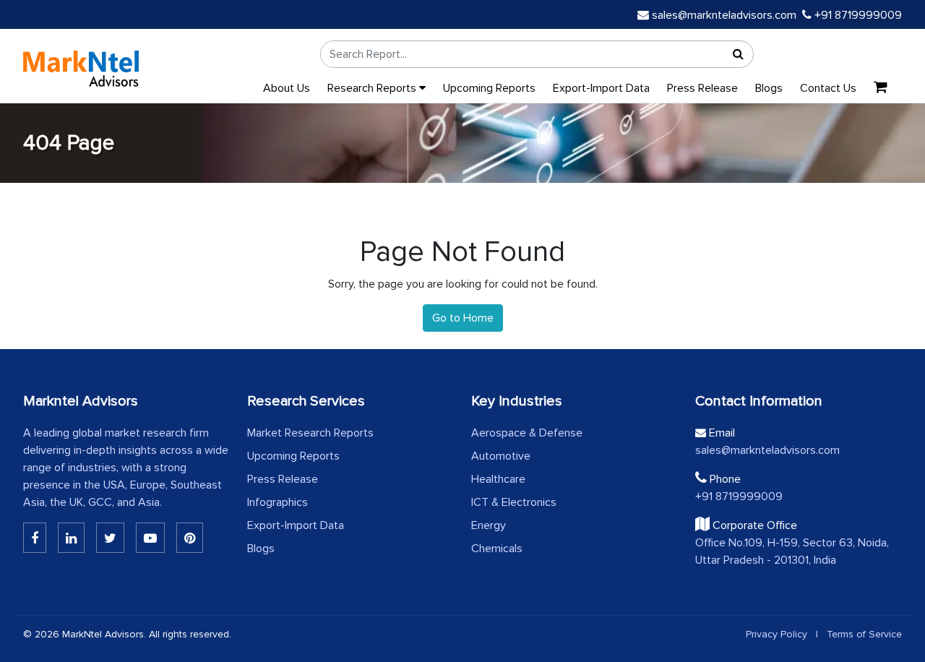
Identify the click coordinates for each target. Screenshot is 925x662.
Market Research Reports (310, 433)
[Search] (738, 54)
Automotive (500, 456)
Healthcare (498, 479)
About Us (286, 88)
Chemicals (496, 548)
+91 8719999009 (857, 15)
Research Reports (373, 88)
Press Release (702, 88)
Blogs (769, 88)
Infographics (277, 502)
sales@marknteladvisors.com (724, 15)
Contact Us (828, 88)
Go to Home (463, 318)
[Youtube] (150, 538)
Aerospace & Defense (526, 433)
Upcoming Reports (489, 88)
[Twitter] (110, 538)
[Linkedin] (34, 538)
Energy (488, 525)
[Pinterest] (189, 538)
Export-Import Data (601, 88)
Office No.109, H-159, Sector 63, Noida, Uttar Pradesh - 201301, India (792, 551)
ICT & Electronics (513, 502)
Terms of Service (864, 634)
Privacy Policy (776, 634)
